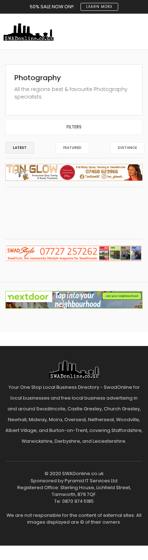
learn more (99, 6)
